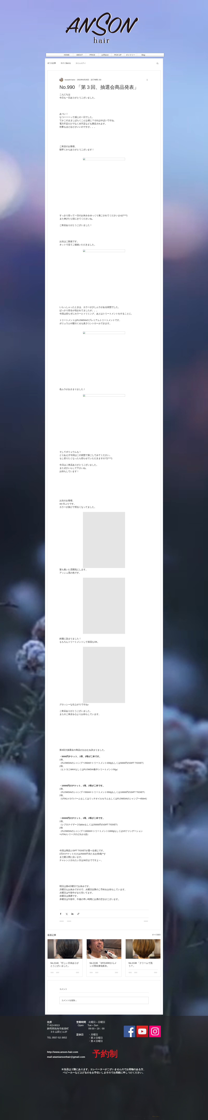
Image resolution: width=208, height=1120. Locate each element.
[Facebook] (129, 1031)
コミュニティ (81, 63)
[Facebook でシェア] (60, 914)
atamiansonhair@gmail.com (69, 1057)
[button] (157, 63)
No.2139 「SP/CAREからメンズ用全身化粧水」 (103, 964)
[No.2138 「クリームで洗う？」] (143, 949)
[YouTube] (142, 1031)
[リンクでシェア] (78, 914)
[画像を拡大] (104, 186)
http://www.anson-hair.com (62, 1052)
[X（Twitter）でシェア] (66, 914)
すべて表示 (156, 935)
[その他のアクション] (147, 79)
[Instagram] (155, 1031)
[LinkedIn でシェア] (72, 914)
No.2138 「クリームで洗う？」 (141, 964)
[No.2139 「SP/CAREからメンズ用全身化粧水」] (104, 949)
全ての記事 (51, 63)
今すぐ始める (66, 63)
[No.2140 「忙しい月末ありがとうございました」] (65, 949)
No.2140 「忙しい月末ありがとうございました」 (64, 964)
